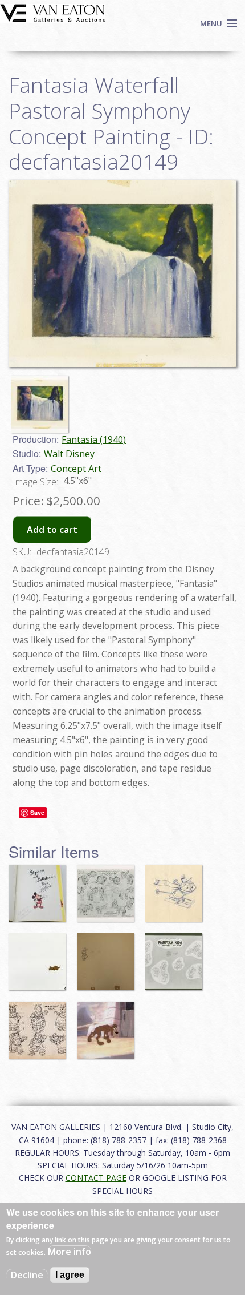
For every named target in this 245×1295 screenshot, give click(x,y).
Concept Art (76, 468)
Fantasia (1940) (94, 439)
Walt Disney (69, 453)
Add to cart (52, 529)
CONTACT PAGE (96, 1177)
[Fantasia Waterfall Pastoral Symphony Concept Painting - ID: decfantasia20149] (43, 398)
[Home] (52, 12)
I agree (69, 1275)
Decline (27, 1275)
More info (69, 1251)
